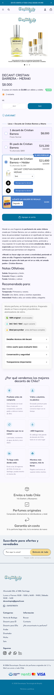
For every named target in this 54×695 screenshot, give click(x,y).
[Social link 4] (20, 653)
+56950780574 (12, 606)
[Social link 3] (15, 653)
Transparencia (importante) (19, 362)
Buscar (26, 618)
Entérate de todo (40, 552)
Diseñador (7, 634)
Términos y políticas (27, 689)
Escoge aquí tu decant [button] (23, 183)
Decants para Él (9, 622)
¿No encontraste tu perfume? (35, 626)
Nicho (5, 637)
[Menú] (3, 10)
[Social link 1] (4, 653)
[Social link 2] (10, 653)
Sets (5, 642)
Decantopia (22, 683)
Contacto (27, 622)
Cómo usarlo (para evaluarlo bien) (22, 347)
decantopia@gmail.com (13, 601)
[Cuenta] (45, 9)
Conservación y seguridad (18, 354)
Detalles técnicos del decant (19, 339)
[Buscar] (9, 9)
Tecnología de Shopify (34, 683)
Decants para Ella (10, 626)
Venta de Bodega (10, 618)
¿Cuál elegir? (9, 115)
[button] (27, 133)
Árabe (5, 630)
